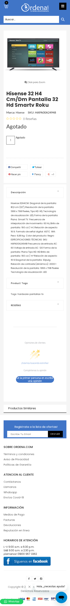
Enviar (55, 433)
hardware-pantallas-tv (31, 294)
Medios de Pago (14, 514)
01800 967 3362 (27, 554)
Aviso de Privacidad (16, 459)
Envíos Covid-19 (14, 497)
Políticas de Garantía (17, 464)
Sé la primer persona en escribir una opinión (34, 379)
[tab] (35, 192)
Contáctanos (12, 482)
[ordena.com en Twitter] (35, 578)
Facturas (9, 520)
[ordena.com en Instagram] (41, 578)
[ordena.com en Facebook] (29, 578)
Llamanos (10, 487)
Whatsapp (10, 492)
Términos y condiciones (19, 454)
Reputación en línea (16, 530)
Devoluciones (12, 525)
